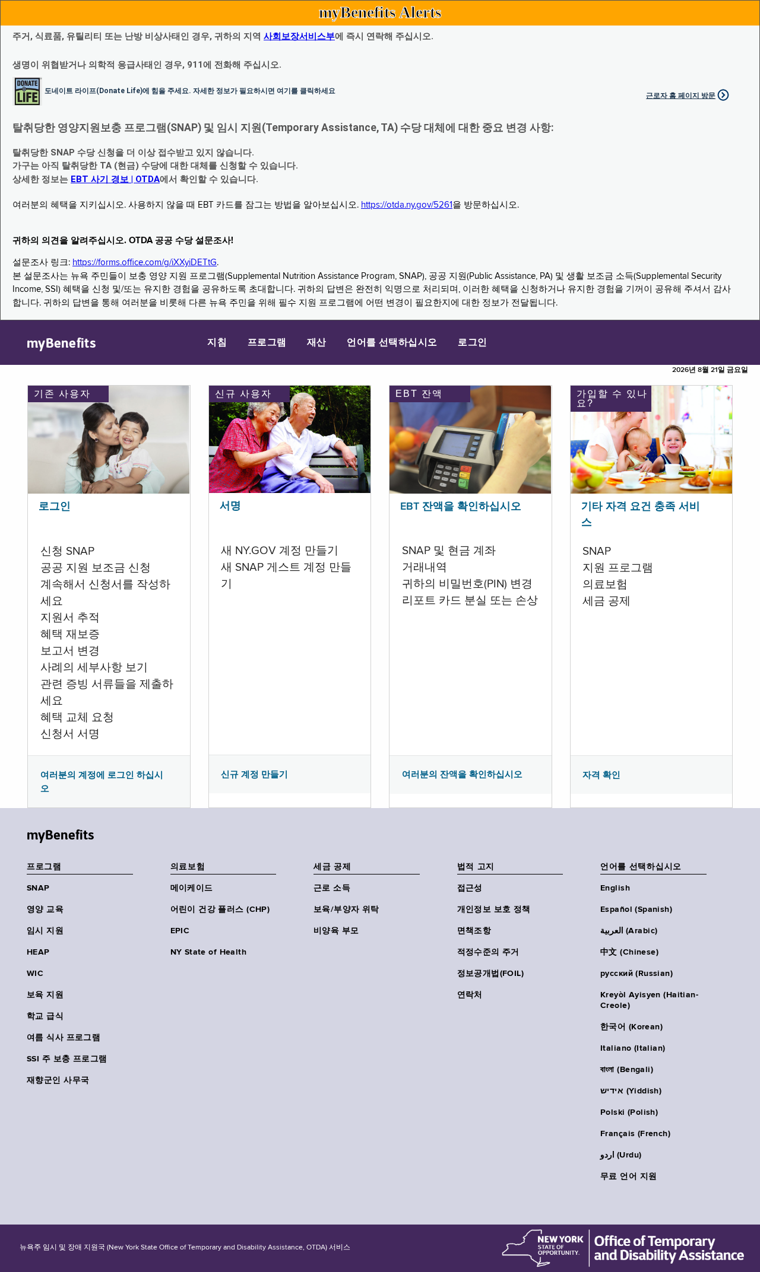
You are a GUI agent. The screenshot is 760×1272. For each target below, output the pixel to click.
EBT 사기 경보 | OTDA (115, 179)
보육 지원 (45, 995)
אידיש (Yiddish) (630, 1091)
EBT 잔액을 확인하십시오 (460, 506)
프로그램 (267, 343)
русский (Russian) (636, 973)
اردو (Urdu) (620, 1155)
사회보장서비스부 (299, 36)
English (615, 888)
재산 (317, 343)
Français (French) (635, 1134)
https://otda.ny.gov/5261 (406, 205)
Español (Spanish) (636, 909)
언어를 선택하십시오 (392, 343)
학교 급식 (45, 1016)
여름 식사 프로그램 (63, 1038)
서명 (230, 506)
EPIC (180, 931)
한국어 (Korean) (631, 1027)
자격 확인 (601, 774)
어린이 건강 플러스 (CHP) (220, 909)
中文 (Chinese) (629, 952)
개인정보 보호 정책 (494, 909)
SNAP (38, 888)
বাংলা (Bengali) (626, 1070)
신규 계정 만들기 (254, 774)
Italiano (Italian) (633, 1048)
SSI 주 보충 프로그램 (67, 1059)
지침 (217, 343)
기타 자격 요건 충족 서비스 (640, 514)
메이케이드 (191, 888)
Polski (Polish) (629, 1112)
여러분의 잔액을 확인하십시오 (462, 774)
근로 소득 (332, 888)
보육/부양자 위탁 (346, 909)
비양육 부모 (336, 931)
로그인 (472, 343)
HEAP (38, 952)
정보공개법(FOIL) (490, 973)
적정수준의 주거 (488, 952)
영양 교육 (45, 909)
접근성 (470, 888)
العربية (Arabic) (628, 931)
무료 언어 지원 (628, 1176)
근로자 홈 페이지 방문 (680, 95)
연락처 (470, 995)
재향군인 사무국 (58, 1080)
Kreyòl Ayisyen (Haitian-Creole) (649, 1000)
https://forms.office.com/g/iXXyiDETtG (144, 262)
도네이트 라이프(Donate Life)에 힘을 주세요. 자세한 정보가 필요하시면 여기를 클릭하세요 (190, 90)
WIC (35, 973)
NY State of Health (208, 952)
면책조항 (474, 931)
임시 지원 (45, 931)
